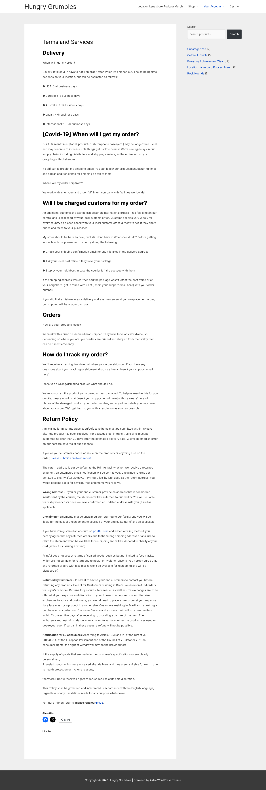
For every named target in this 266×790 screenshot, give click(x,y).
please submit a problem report (71, 458)
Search (191, 26)
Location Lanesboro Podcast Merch (160, 6)
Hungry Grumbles (50, 6)
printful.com (100, 531)
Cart (232, 6)
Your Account (212, 6)
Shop (191, 6)
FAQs (99, 702)
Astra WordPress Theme (165, 780)
